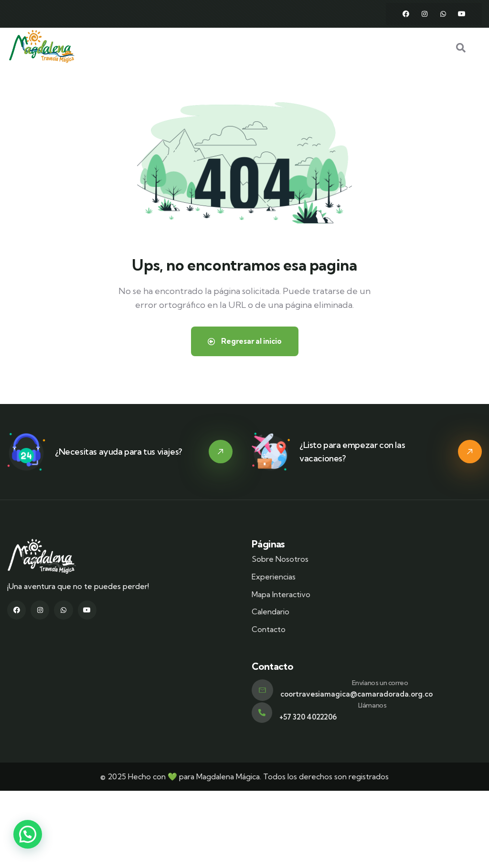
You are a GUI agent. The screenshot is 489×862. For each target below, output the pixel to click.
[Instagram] (424, 14)
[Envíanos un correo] (262, 690)
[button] (27, 834)
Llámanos (372, 705)
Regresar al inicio (251, 341)
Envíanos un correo (380, 682)
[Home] (41, 46)
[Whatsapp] (443, 14)
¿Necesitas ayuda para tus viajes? (118, 451)
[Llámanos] (262, 712)
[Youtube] (461, 14)
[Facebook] (406, 14)
